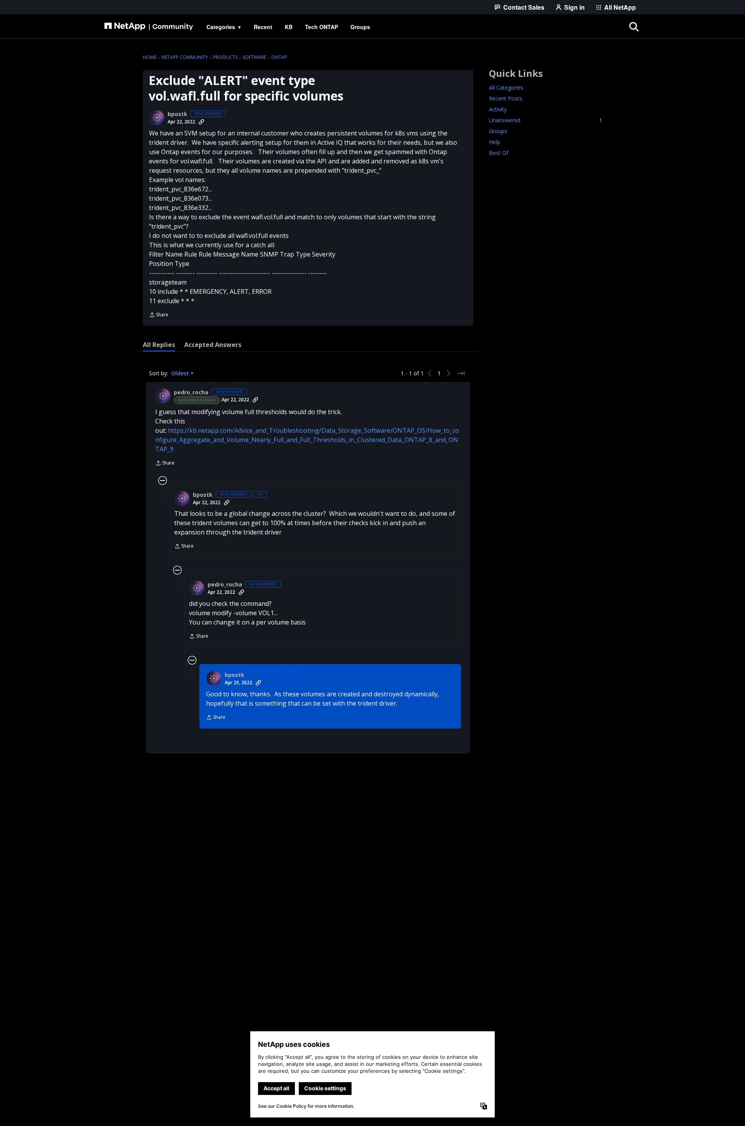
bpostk (177, 114)
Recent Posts (505, 98)
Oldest (181, 373)
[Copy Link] (201, 121)
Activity (498, 109)
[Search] (634, 27)
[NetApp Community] (148, 27)
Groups (498, 131)
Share (158, 315)
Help (494, 142)
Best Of (498, 152)
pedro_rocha (191, 392)
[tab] (159, 344)
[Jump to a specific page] (461, 373)
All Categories (506, 87)
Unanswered (545, 120)
